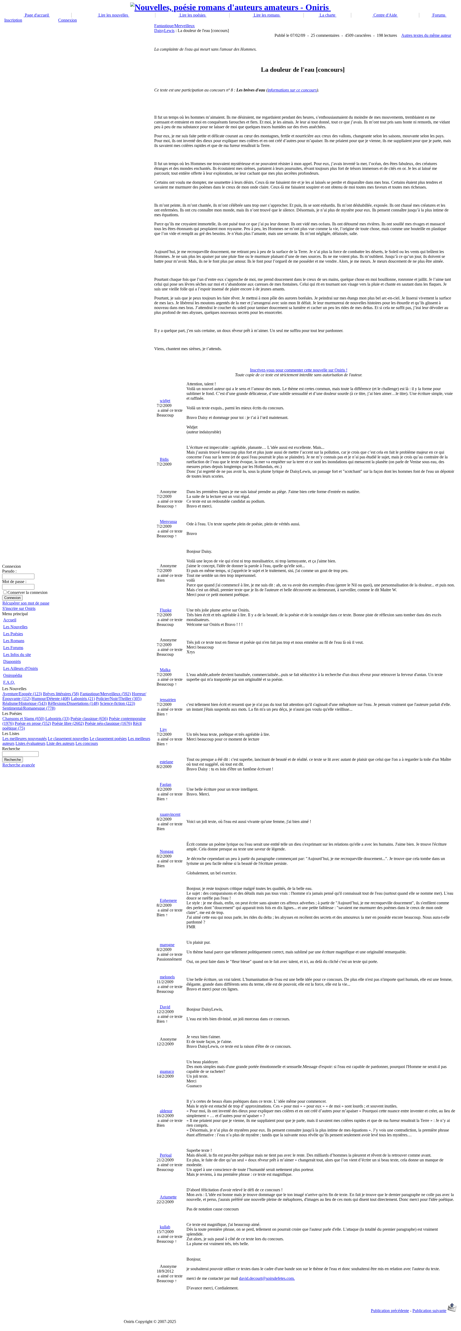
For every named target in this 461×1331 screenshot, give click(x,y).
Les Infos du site (17, 654)
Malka (165, 670)
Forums (438, 15)
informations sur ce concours (292, 90)
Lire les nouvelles (113, 15)
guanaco (167, 1071)
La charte (327, 15)
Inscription (13, 20)
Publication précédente (390, 1310)
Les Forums (13, 647)
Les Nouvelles (15, 627)
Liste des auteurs (60, 743)
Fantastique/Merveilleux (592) (105, 694)
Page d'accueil (37, 15)
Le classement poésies (108, 738)
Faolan (165, 784)
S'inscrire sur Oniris (18, 608)
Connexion (67, 20)
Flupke (166, 610)
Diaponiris (12, 661)
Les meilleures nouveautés (24, 738)
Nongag (166, 851)
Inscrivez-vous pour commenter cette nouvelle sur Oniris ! (298, 370)
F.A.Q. (9, 682)
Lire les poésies (192, 15)
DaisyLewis (164, 30)
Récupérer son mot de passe (25, 603)
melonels (167, 977)
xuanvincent (170, 814)
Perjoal (166, 1155)
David (165, 1007)
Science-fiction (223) (117, 703)
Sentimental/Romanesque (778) (28, 708)
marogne (167, 944)
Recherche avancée (18, 765)
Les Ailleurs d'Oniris (20, 668)
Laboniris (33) (57, 718)
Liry (163, 729)
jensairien (168, 699)
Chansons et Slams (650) (23, 718)
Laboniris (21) (83, 698)
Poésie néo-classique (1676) (108, 723)
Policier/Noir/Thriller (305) (118, 698)
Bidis (164, 459)
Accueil (9, 620)
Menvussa (168, 521)
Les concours (86, 743)
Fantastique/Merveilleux (174, 25)
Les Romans (13, 640)
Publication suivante (429, 1310)
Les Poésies (13, 633)
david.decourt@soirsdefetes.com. (267, 1278)
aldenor (166, 1111)
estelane (166, 762)
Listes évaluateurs (30, 743)
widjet (165, 400)
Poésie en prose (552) (33, 723)
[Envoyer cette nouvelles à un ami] (452, 1310)
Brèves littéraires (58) (61, 694)
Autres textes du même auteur (426, 35)
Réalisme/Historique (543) (24, 703)
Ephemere (168, 900)
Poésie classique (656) (89, 718)
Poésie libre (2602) (68, 723)
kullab (165, 1227)
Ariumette (168, 1197)
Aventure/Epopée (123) (22, 694)
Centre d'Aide (385, 15)
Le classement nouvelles (68, 738)
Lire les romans (267, 15)
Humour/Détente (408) (50, 698)
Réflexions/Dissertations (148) (73, 703)
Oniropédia (12, 675)
